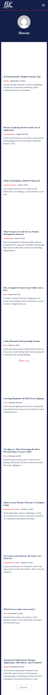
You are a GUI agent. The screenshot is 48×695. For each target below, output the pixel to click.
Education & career (11, 509)
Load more (23, 688)
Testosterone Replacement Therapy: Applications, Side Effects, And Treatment (22, 661)
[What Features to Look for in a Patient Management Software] (24, 213)
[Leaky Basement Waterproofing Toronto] (24, 323)
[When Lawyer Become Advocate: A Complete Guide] (24, 484)
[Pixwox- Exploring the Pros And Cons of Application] (24, 109)
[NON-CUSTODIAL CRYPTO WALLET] (24, 162)
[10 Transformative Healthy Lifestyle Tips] (24, 58)
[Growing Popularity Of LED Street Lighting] (24, 380)
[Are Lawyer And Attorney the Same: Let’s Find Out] (24, 538)
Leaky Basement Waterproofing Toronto (21, 341)
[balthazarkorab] (8, 5)
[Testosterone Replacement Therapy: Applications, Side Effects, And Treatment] (24, 642)
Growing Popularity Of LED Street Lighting (23, 398)
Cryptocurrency (9, 185)
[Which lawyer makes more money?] (24, 591)
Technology (8, 238)
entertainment (9, 134)
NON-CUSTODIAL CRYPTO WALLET (21, 181)
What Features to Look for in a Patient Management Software (21, 232)
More (5, 294)
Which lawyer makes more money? (19, 609)
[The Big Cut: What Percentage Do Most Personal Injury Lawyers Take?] (24, 431)
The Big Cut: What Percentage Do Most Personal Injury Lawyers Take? (21, 450)
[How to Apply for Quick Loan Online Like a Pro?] (24, 269)
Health (6, 81)
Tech (5, 403)
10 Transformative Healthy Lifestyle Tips (22, 77)
